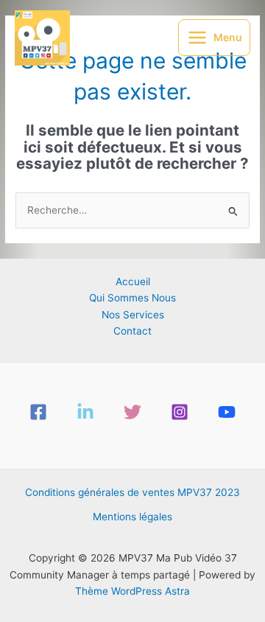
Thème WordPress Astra (132, 591)
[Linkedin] (85, 412)
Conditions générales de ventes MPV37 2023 (132, 492)
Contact (132, 331)
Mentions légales (132, 517)
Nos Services (133, 315)
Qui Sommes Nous (132, 298)
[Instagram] (179, 412)
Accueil (133, 281)
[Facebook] (38, 412)
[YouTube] (227, 412)
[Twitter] (132, 412)
